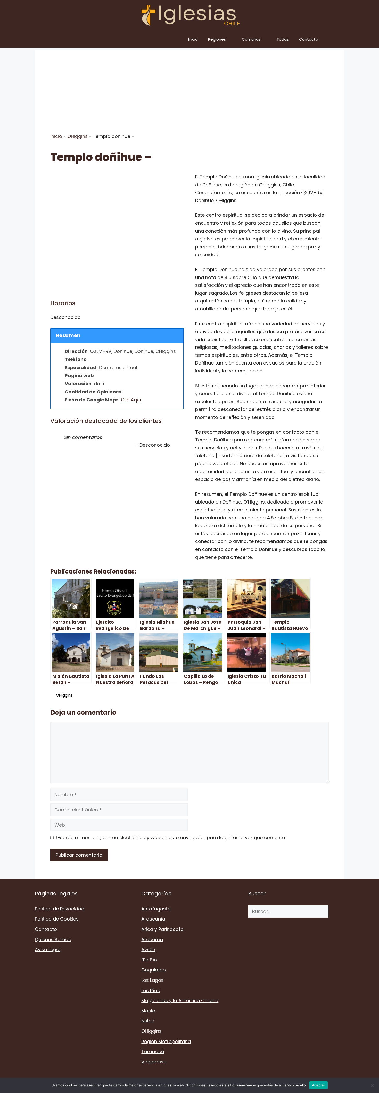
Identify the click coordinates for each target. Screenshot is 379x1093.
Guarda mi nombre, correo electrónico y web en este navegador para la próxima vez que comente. (171, 837)
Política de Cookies (57, 919)
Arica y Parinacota (162, 929)
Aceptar (318, 1085)
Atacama (152, 939)
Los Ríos (150, 990)
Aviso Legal (47, 949)
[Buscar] (336, 911)
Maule (148, 1011)
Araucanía (153, 919)
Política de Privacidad (59, 909)
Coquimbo (153, 970)
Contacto (308, 39)
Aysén (148, 949)
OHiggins (77, 136)
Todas (283, 39)
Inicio (193, 39)
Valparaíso (154, 1062)
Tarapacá (152, 1051)
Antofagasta (156, 909)
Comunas (251, 39)
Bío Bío (149, 960)
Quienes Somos (53, 939)
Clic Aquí (131, 399)
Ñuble (147, 1021)
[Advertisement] (189, 86)
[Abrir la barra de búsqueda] (336, 39)
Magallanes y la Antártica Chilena (179, 1000)
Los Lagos (152, 980)
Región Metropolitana (166, 1041)
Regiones (217, 39)
